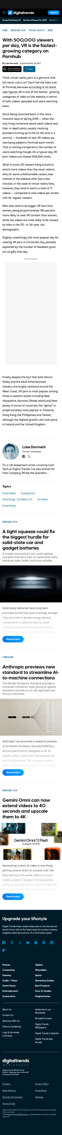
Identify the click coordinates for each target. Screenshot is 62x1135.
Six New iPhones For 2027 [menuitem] (35, 20)
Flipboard (3, 950)
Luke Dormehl (11, 63)
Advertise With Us (11, 1021)
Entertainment (10, 991)
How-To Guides (43, 991)
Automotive (8, 996)
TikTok (35, 942)
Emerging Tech (28, 493)
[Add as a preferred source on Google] (12, 69)
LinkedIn (51, 942)
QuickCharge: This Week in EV (17, 499)
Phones (6, 964)
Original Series (42, 996)
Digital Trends (17, 16)
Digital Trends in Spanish (47, 1033)
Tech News (42, 499)
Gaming (6, 975)
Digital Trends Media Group (18, 1114)
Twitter (19, 942)
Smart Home (9, 985)
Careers (6, 1083)
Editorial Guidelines (11, 1026)
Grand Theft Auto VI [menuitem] (11, 20)
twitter (29, 456)
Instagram (11, 942)
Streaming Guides (44, 980)
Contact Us (7, 1015)
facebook (23, 456)
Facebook (3, 942)
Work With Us (9, 1090)
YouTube (27, 942)
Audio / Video (9, 980)
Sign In (53, 12)
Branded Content (43, 1018)
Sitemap (39, 1097)
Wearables (41, 970)
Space (38, 975)
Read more (13, 639)
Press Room (41, 1090)
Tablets (39, 964)
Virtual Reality (9, 493)
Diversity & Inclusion (12, 1097)
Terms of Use (8, 1103)
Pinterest (43, 942)
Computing (8, 970)
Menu (4, 13)
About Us (6, 1009)
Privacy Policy (42, 1083)
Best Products (42, 985)
